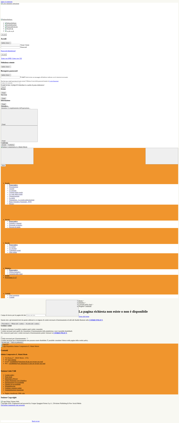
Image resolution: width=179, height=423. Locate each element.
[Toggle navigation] (17, 156)
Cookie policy (9, 375)
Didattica (82, 303)
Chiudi (3, 93)
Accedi (4, 34)
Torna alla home (84, 316)
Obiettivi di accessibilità (13, 384)
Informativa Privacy (11, 379)
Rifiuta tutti (17, 324)
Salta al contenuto (6, 2)
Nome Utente (24, 45)
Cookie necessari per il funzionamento (13, 338)
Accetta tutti (32, 324)
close (3, 165)
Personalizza (5, 324)
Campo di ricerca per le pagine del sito (13, 315)
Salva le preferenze (17, 342)
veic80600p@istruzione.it (26, 362)
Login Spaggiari (54, 81)
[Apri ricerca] (161, 156)
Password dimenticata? (8, 51)
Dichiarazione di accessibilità (14, 382)
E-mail (22, 77)
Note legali (8, 377)
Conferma (11, 145)
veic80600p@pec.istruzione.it (27, 363)
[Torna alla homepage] (89, 147)
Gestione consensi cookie (13, 388)
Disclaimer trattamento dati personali (13, 405)
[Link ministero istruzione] (10, 3)
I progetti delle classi (85, 304)
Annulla (4, 145)
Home (81, 301)
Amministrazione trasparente (14, 390)
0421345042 (12, 360)
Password (23, 47)
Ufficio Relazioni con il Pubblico (16, 380)
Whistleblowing (10, 386)
